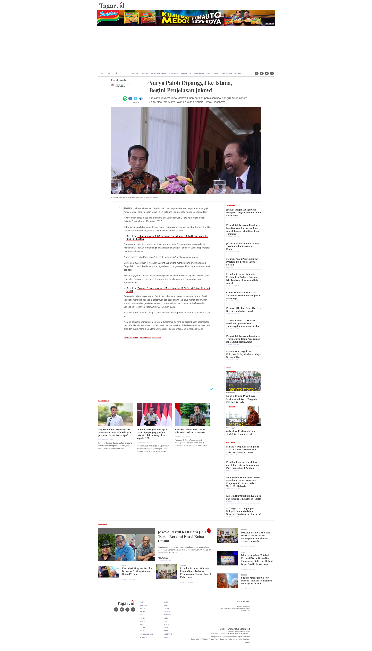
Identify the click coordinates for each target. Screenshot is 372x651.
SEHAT (166, 602)
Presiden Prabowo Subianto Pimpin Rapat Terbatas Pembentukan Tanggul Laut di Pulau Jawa (195, 572)
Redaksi (205, 639)
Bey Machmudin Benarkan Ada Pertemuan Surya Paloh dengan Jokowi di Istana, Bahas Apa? (114, 432)
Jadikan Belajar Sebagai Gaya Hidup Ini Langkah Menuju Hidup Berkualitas (243, 212)
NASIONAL (102, 524)
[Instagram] (272, 73)
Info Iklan (246, 639)
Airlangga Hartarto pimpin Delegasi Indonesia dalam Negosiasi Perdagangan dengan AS (243, 511)
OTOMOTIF (173, 74)
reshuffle (179, 230)
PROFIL (142, 618)
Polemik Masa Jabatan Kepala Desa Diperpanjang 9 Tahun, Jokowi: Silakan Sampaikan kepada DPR (152, 433)
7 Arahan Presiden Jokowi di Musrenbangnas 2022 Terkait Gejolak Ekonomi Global (168, 289)
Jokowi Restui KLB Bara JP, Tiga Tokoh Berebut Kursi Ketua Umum (242, 246)
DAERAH (142, 608)
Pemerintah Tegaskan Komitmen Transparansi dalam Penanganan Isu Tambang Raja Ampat (243, 338)
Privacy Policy (214, 639)
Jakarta (127, 221)
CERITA (142, 621)
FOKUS (145, 74)
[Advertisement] (186, 48)
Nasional (136, 102)
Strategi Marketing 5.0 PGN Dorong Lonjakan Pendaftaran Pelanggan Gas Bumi (256, 580)
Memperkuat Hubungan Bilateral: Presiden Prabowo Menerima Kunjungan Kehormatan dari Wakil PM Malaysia (243, 481)
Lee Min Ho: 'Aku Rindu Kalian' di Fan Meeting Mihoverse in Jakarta (243, 497)
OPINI (142, 624)
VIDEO (216, 74)
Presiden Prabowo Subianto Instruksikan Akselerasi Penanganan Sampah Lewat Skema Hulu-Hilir (255, 536)
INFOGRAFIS (227, 74)
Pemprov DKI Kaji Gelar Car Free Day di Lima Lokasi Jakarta (243, 309)
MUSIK (166, 618)
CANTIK (166, 605)
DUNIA (142, 602)
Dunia (124, 565)
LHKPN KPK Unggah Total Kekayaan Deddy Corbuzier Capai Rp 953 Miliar (243, 354)
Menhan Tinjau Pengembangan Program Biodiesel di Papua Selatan (242, 261)
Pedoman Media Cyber (228, 639)
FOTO (208, 74)
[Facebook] (257, 73)
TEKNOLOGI (186, 74)
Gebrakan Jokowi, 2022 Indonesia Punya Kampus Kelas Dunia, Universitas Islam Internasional (167, 237)
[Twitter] (262, 73)
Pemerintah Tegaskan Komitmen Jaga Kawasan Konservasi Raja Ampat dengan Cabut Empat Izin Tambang (243, 229)
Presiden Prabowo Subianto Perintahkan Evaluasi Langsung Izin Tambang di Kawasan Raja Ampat (242, 278)
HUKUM (142, 611)
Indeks (247, 642)
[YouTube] (267, 73)
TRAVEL (166, 608)
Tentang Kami (196, 639)
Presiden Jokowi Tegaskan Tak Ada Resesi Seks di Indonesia (191, 431)
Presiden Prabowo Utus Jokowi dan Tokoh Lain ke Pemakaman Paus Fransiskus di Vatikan (242, 464)
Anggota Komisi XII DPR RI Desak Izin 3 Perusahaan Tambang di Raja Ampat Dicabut (243, 323)
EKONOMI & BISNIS (158, 74)
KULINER (167, 611)
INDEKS (238, 74)
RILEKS (166, 624)
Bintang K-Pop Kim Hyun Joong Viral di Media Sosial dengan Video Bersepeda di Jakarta (242, 449)
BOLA (141, 615)
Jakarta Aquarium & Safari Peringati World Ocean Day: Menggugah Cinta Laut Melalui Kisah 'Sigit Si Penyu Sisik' (257, 559)
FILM (165, 621)
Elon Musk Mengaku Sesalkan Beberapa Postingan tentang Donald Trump (137, 570)
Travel (243, 552)
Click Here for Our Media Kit (235, 628)
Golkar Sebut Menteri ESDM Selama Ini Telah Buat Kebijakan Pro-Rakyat (243, 295)
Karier (240, 639)
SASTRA (142, 627)
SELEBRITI (167, 615)
